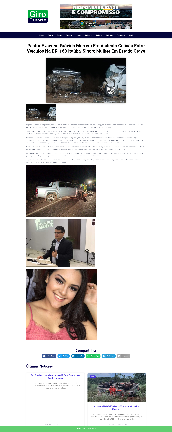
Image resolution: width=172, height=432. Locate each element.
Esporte (50, 35)
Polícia (59, 35)
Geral (131, 35)
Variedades (121, 35)
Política (78, 35)
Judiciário (88, 35)
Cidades (69, 35)
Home (41, 35)
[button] (49, 356)
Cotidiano (109, 35)
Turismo (99, 35)
